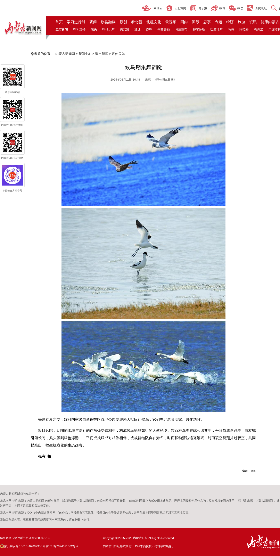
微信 (240, 8)
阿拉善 (244, 29)
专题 (218, 22)
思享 (207, 22)
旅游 (241, 22)
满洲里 (258, 29)
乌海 (231, 29)
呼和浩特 (79, 29)
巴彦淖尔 (216, 29)
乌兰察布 (181, 29)
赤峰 (149, 29)
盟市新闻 (101, 54)
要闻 (93, 22)
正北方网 (180, 8)
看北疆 (136, 22)
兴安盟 (124, 29)
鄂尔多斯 (199, 29)
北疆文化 (153, 22)
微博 (222, 8)
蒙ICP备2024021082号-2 (62, 546)
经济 (230, 22)
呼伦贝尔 (108, 29)
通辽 (137, 29)
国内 (184, 22)
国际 (195, 22)
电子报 (202, 8)
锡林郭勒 (163, 29)
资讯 (253, 22)
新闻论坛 (261, 8)
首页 (59, 22)
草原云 (158, 8)
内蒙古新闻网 (65, 54)
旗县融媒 (108, 22)
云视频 (170, 22)
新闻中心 (85, 54)
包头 (94, 29)
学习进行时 (76, 22)
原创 (123, 22)
